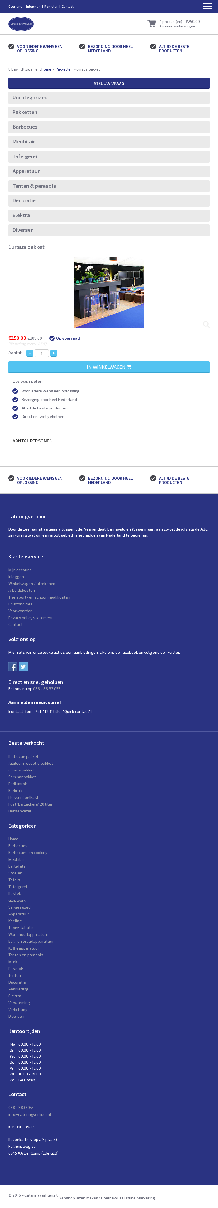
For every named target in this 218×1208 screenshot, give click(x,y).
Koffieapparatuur (23, 948)
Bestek (14, 893)
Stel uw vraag (109, 83)
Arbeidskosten (21, 590)
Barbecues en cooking (28, 852)
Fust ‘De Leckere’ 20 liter (30, 804)
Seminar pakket (22, 776)
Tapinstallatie (21, 927)
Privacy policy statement (30, 617)
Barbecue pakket (23, 756)
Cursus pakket (21, 770)
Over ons (15, 6)
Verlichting (18, 1009)
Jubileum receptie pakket (30, 763)
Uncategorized (30, 97)
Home (46, 69)
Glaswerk (17, 900)
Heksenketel (19, 810)
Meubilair (23, 141)
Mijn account (19, 569)
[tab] (109, 440)
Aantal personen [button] (32, 440)
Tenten (14, 975)
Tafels (14, 879)
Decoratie (24, 200)
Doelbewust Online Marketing (128, 1197)
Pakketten (64, 69)
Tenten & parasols (34, 186)
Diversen (22, 230)
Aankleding (18, 988)
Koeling (15, 920)
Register (51, 6)
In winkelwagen (107, 366)
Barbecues (25, 126)
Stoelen (15, 872)
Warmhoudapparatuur (28, 934)
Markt (13, 961)
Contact (68, 6)
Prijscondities (20, 603)
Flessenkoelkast (23, 797)
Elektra (21, 215)
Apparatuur (26, 171)
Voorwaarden (20, 610)
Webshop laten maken (78, 1197)
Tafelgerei (24, 156)
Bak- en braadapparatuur (31, 941)
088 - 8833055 (21, 1107)
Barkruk (15, 790)
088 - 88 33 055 (46, 688)
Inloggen (33, 6)
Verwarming (19, 1002)
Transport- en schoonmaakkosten (39, 597)
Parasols (16, 968)
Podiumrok (17, 783)
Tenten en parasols (25, 954)
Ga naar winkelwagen (177, 26)
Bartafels (17, 866)
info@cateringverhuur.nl (29, 1114)
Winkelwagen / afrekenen (31, 583)
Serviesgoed (19, 907)
